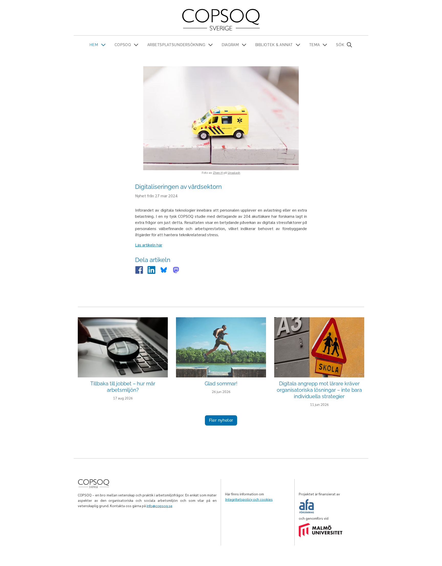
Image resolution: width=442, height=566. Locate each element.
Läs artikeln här (148, 244)
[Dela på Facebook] (139, 270)
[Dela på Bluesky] (164, 270)
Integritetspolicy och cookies (249, 499)
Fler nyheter (221, 420)
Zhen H (218, 172)
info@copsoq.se (159, 505)
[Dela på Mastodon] (176, 270)
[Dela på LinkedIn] (151, 270)
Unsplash (234, 172)
